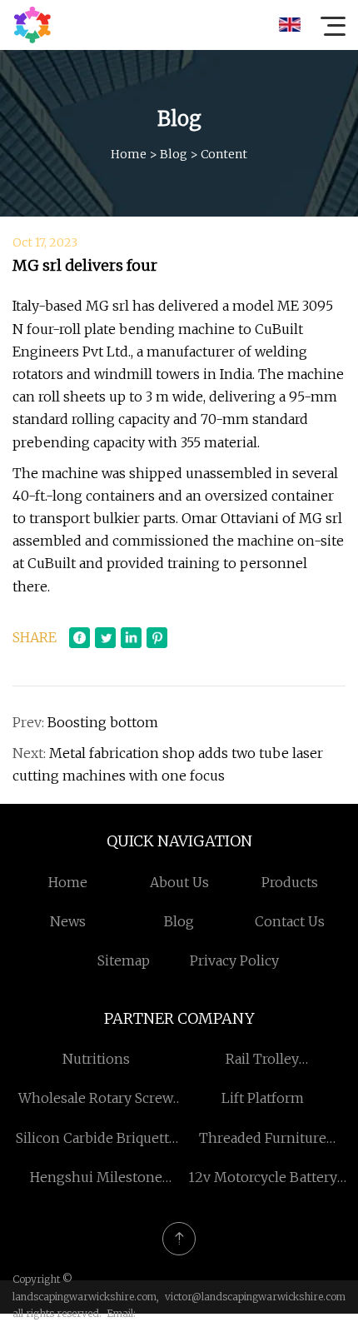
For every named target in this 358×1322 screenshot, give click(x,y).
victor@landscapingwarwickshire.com (255, 1296)
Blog (173, 154)
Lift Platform (262, 1098)
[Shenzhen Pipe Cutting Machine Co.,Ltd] (32, 25)
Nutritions (96, 1058)
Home (129, 154)
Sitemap (123, 960)
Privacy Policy (234, 960)
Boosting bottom (102, 722)
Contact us (290, 921)
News (68, 921)
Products (289, 882)
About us (179, 882)
